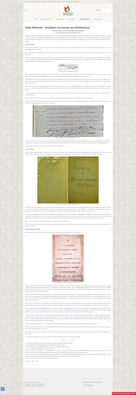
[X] (34, 361)
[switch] (26, 10)
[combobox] (103, 10)
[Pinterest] (37, 361)
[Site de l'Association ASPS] (68, 10)
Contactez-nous (35, 382)
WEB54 (41, 386)
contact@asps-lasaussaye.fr (72, 1)
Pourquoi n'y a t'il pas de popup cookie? (124, 393)
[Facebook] (110, 2)
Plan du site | (28, 382)
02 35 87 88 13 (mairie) (55, 1)
